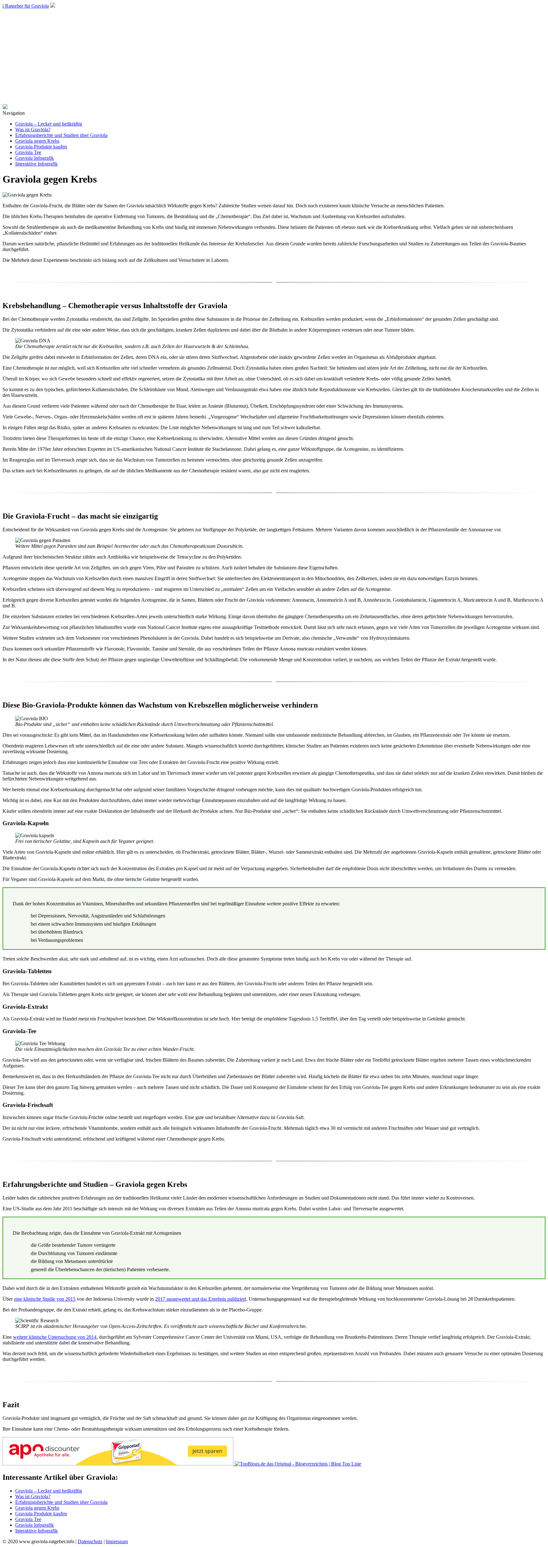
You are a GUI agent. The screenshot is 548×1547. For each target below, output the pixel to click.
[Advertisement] (274, 56)
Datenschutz (90, 1541)
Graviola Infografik (34, 158)
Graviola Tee (28, 152)
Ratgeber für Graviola (26, 6)
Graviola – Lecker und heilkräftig (48, 123)
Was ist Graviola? (32, 129)
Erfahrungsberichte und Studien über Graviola (61, 135)
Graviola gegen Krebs (37, 141)
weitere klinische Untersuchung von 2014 (54, 1337)
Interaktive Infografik (36, 163)
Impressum (117, 1541)
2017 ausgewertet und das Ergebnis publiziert (200, 1299)
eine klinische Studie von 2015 (44, 1299)
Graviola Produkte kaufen (41, 146)
